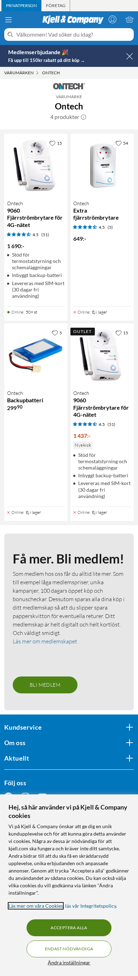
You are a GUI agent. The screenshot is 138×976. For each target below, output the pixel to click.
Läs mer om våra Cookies (35, 906)
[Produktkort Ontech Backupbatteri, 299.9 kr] (36, 354)
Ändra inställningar (69, 962)
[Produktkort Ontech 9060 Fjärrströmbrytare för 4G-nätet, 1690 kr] (36, 165)
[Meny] (8, 19)
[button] (83, 117)
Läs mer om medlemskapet (45, 641)
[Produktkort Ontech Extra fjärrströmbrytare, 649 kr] (102, 165)
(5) (110, 227)
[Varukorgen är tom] (129, 19)
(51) (45, 234)
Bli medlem (45, 685)
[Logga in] (112, 19)
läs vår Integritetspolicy (90, 906)
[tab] (21, 5)
